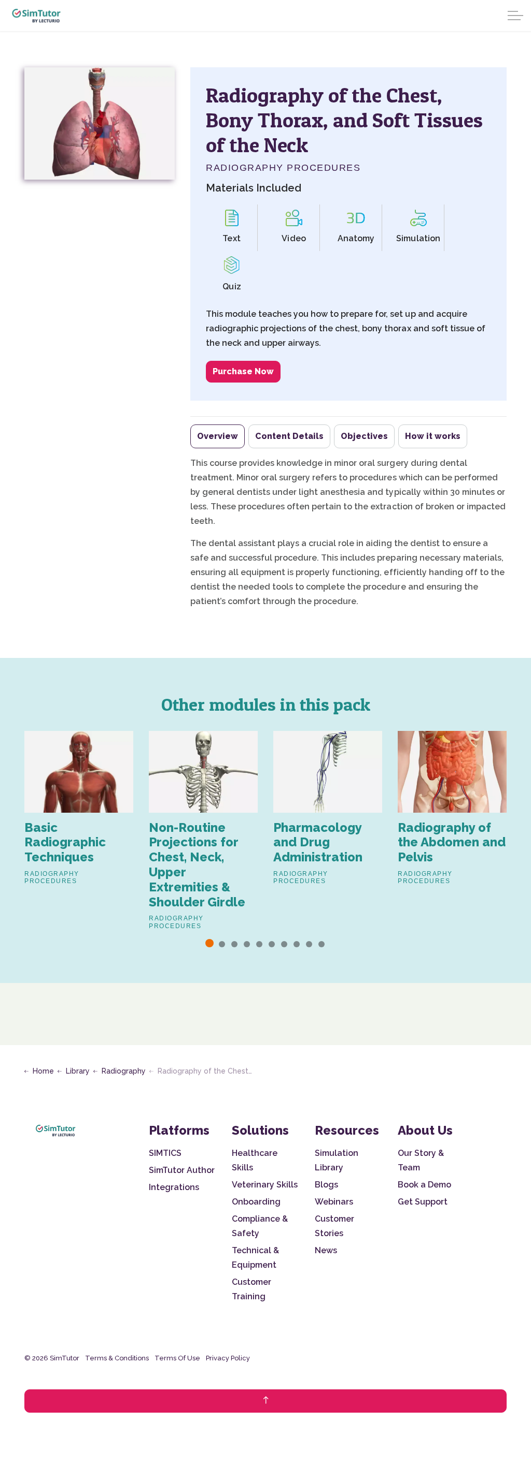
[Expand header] (515, 15)
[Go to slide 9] (309, 944)
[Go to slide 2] (222, 944)
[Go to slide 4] (247, 944)
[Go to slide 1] (209, 943)
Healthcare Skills (254, 1160)
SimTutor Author (182, 1170)
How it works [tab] (432, 436)
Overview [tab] (217, 436)
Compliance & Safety (260, 1226)
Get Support (423, 1202)
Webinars (334, 1202)
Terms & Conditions (117, 1358)
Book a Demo (424, 1185)
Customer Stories (334, 1226)
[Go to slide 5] (259, 944)
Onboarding (256, 1202)
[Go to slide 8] (297, 944)
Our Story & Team (421, 1160)
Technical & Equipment (255, 1257)
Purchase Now (243, 371)
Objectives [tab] (364, 436)
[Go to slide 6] (272, 944)
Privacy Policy (228, 1358)
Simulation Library (336, 1160)
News (326, 1250)
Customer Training (251, 1289)
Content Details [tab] (289, 436)
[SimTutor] (37, 15)
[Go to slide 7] (284, 944)
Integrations (174, 1187)
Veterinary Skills (265, 1185)
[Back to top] (265, 1401)
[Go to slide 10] (321, 944)
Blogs (326, 1185)
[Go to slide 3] (234, 944)
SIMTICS (165, 1153)
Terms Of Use (177, 1358)
